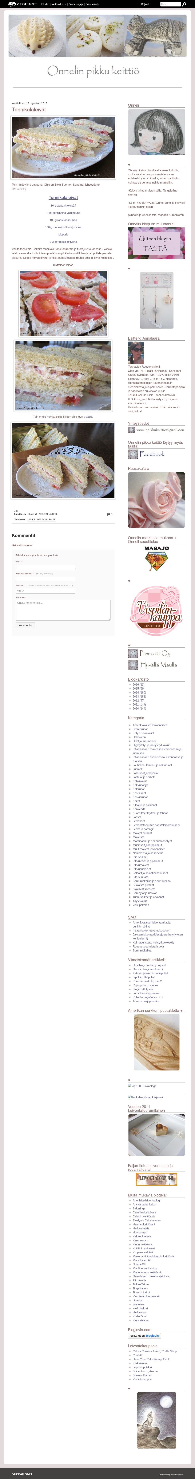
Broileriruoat (140, 729)
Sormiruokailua (142, 950)
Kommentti (21, 597)
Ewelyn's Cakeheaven (147, 1220)
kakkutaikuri (140, 1308)
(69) (139, 688)
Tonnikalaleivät (29, 109)
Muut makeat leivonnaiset (149, 849)
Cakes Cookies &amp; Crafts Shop (155, 1351)
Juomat (137, 769)
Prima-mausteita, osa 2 (147, 981)
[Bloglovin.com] (144, 1335)
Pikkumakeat (141, 865)
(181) (139, 696)
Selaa (76, 4)
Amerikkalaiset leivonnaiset (150, 725)
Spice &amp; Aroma (145, 1371)
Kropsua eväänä (143, 1252)
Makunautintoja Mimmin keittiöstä (153, 1256)
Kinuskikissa (141, 1320)
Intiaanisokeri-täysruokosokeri (151, 930)
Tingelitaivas (140, 1288)
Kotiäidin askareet (144, 1248)
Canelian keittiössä (144, 1212)
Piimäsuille (139, 1280)
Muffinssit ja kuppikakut (147, 845)
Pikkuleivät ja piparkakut (148, 861)
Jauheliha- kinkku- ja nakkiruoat (152, 765)
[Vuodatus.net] (22, 1474)
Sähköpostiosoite (34, 573)
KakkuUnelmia (142, 1236)
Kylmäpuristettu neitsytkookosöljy (153, 942)
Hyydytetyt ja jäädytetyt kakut (151, 745)
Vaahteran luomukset (146, 1296)
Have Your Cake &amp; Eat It (151, 1359)
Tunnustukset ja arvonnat (148, 897)
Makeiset (138, 837)
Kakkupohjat (140, 785)
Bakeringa (139, 1208)
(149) (139, 704)
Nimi (19, 561)
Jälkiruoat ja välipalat (42, 519)
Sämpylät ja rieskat (145, 893)
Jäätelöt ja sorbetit (144, 777)
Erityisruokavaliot (143, 733)
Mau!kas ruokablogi (145, 1268)
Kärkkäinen (140, 1363)
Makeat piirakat (142, 833)
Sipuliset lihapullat (144, 977)
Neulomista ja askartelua (148, 853)
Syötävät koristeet (144, 889)
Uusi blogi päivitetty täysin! (149, 965)
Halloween (139, 737)
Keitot (136, 801)
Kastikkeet (139, 793)
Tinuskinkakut (141, 1292)
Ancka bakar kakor (144, 1204)
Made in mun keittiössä (147, 1272)
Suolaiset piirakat (143, 885)
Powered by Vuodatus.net (171, 1474)
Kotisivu (44, 585)
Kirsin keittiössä (142, 1244)
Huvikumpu (140, 1232)
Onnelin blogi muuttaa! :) (148, 969)
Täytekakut (140, 901)
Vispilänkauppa (142, 1379)
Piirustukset (140, 857)
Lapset (137, 817)
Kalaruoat (139, 789)
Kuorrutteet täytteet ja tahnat (150, 813)
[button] (65, 4)
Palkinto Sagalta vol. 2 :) (148, 997)
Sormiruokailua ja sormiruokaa (152, 881)
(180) (139, 692)
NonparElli (139, 1264)
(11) (138, 684)
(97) (139, 700)
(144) (139, 708)
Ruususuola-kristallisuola (148, 946)
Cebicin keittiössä (144, 1216)
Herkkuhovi (140, 1312)
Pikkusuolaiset (142, 869)
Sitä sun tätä (140, 877)
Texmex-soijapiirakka (146, 1001)
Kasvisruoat (140, 797)
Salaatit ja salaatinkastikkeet (150, 873)
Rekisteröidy (92, 4)
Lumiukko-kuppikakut (146, 993)
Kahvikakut (140, 781)
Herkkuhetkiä (141, 1228)
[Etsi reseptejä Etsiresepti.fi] (145, 1097)
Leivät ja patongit (143, 829)
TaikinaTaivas (141, 1284)
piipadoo (138, 1300)
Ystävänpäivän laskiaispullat (150, 973)
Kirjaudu (145, 4)
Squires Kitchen (142, 1375)
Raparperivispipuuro (145, 985)
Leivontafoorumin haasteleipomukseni (156, 825)
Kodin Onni (139, 1316)
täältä (89, 416)
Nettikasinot (57, 4)
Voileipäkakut (141, 905)
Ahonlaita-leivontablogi (146, 1200)
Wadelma (138, 1304)
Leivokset (139, 821)
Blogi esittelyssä (143, 989)
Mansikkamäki (142, 1260)
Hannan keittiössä (144, 1224)
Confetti (137, 1355)
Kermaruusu (140, 1240)
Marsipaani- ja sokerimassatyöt (152, 841)
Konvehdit (139, 809)
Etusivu (45, 4)
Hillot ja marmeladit (144, 741)
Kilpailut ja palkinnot (145, 805)
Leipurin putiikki (142, 1367)
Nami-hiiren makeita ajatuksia (151, 1276)
